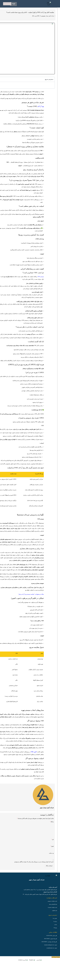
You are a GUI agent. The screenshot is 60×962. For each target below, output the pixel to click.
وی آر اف (41, 106)
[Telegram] (49, 952)
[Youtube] (55, 952)
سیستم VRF (41, 276)
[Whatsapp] (52, 952)
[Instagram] (46, 952)
